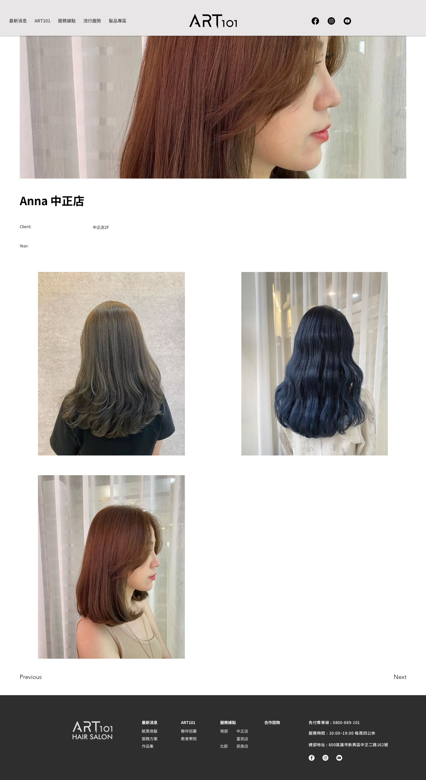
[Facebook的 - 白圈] (312, 758)
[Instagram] (331, 21)
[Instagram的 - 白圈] (325, 758)
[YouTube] (347, 21)
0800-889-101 (346, 722)
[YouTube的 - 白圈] (339, 758)
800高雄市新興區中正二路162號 (358, 744)
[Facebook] (315, 21)
